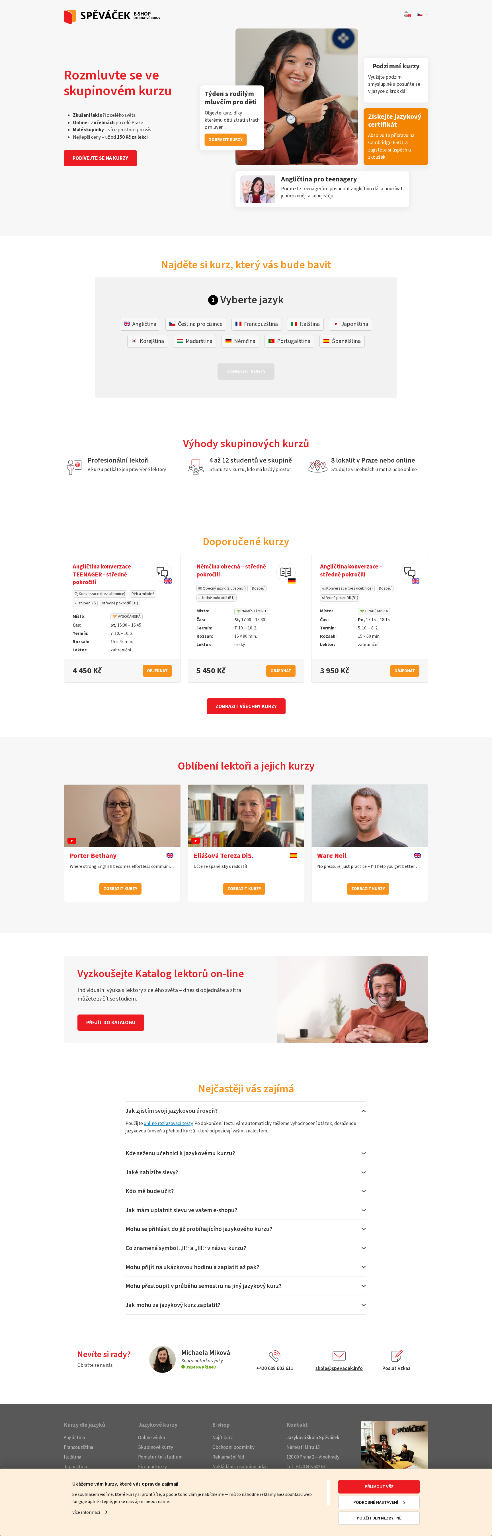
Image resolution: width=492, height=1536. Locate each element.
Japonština (75, 1466)
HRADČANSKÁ (376, 611)
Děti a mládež (143, 594)
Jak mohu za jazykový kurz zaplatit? (173, 1305)
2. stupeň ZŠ (85, 603)
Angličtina (74, 1437)
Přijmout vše (379, 1487)
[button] (421, 14)
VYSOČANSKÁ (129, 616)
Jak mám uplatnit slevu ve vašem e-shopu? (181, 1210)
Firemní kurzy (152, 1466)
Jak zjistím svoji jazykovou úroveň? (172, 1111)
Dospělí (258, 588)
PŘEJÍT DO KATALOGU (111, 1022)
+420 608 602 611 (312, 1466)
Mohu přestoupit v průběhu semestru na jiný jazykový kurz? (203, 1286)
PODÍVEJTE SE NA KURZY (100, 158)
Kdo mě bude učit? (150, 1191)
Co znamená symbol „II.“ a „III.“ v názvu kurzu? (186, 1248)
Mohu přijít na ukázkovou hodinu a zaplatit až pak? (192, 1267)
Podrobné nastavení (375, 1502)
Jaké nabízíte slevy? (152, 1172)
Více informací (86, 1512)
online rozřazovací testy (168, 1123)
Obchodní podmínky (233, 1447)
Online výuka (151, 1437)
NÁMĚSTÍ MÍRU (253, 611)
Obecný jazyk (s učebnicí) (224, 588)
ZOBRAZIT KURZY (226, 140)
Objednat (157, 671)
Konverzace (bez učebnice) (101, 594)
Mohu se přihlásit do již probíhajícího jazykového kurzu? (199, 1229)
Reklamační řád (228, 1457)
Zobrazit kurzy (120, 889)
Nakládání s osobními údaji (240, 1466)
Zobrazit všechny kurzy (246, 706)
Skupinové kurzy (155, 1447)
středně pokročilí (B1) (120, 603)
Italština (72, 1457)
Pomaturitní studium (160, 1457)
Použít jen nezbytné (379, 1518)
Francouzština (78, 1447)
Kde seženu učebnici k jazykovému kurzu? (180, 1153)
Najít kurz (222, 1437)
